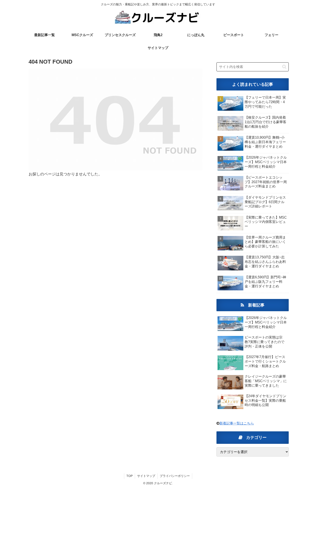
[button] (284, 66)
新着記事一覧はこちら (236, 423)
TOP (129, 476)
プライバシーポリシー (175, 476)
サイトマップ (146, 476)
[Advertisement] (158, 518)
